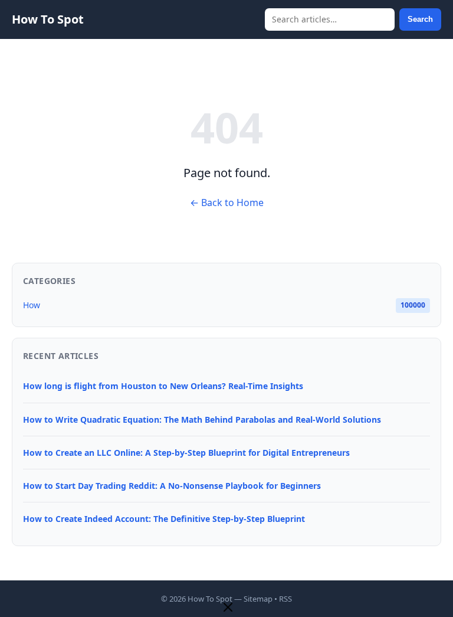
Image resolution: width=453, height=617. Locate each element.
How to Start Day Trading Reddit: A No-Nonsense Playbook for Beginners (172, 485)
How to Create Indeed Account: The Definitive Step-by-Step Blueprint (164, 518)
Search (420, 19)
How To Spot (48, 19)
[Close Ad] (228, 608)
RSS (285, 598)
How (31, 305)
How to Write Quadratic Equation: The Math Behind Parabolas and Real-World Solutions (202, 419)
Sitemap (258, 598)
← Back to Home (227, 202)
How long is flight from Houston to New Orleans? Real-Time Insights (163, 385)
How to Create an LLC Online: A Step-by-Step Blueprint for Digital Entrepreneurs (186, 452)
